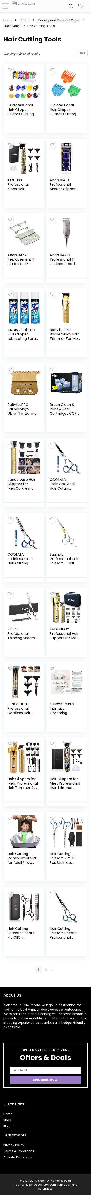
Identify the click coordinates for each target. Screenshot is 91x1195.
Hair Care (12, 26)
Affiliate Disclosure (17, 1157)
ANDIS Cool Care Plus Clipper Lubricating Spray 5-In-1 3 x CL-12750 (23, 338)
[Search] (71, 6)
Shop (24, 20)
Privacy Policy (13, 1145)
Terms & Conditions (18, 1151)
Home (8, 20)
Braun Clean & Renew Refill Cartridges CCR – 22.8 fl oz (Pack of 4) (65, 413)
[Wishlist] (80, 6)
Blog (6, 1126)
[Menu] (5, 6)
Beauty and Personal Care (58, 20)
